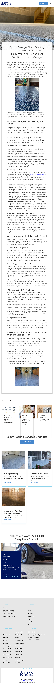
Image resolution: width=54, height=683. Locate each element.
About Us (30, 613)
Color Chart (31, 622)
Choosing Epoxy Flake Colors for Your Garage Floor (44, 418)
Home (29, 608)
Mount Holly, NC (19, 643)
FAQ (29, 625)
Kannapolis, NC (7, 654)
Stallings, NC (18, 654)
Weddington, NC (20, 660)
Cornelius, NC (6, 635)
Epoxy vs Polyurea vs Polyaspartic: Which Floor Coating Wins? (9, 419)
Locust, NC (6, 660)
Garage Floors (7, 608)
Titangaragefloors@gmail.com (10, 562)
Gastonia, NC (6, 643)
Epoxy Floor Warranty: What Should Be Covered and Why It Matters (26, 420)
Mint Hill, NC (18, 635)
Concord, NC (6, 663)
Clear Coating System (9, 613)
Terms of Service (30, 680)
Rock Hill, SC (18, 649)
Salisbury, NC (19, 651)
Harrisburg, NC (7, 646)
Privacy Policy (23, 680)
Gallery (30, 619)
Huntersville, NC (7, 649)
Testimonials (31, 616)
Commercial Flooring (9, 616)
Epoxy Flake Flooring (8, 611)
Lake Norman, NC (7, 657)
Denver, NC (6, 637)
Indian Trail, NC (7, 651)
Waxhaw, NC (18, 657)
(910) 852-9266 (6, 556)
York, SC (17, 663)
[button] (50, 3)
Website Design (31, 682)
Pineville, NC (18, 646)
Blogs (29, 611)
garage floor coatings (37, 174)
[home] (6, 4)
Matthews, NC (19, 632)
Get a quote (43, 3)
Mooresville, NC (19, 640)
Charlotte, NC (6, 632)
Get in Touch (27, 442)
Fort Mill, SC (6, 640)
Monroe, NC (18, 637)
